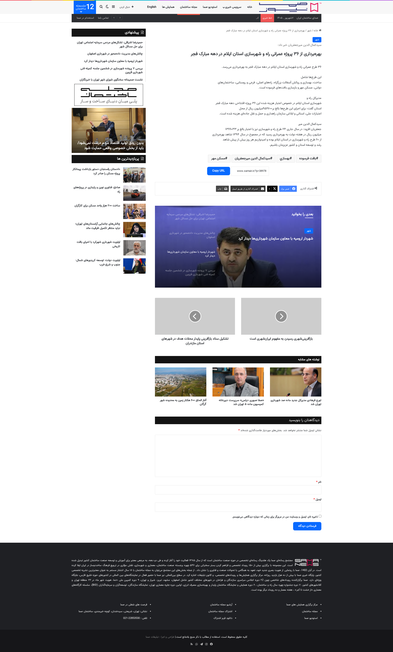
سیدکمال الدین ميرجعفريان (252, 158)
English (151, 7)
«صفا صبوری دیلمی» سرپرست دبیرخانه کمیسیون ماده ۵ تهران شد (241, 402)
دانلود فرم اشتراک (222, 618)
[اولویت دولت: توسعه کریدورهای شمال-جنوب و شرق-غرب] (134, 266)
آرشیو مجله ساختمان (221, 605)
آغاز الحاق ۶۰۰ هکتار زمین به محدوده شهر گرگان (183, 402)
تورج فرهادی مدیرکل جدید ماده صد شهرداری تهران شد (296, 402)
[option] (238, 247)
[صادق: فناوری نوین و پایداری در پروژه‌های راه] (134, 193)
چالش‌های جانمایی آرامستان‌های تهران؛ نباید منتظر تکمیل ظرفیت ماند (97, 226)
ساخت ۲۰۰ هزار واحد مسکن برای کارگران (97, 205)
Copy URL (218, 171)
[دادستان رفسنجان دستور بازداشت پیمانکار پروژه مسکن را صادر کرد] (134, 175)
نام (318, 482)
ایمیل (317, 499)
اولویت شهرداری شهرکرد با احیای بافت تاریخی (98, 244)
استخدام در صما (85, 18)
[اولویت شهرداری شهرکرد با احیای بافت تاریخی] (134, 247)
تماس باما (103, 18)
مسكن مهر (218, 158)
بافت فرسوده (307, 158)
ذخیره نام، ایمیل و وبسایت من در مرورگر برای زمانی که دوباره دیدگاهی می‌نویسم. (275, 517)
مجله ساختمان (188, 7)
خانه (249, 7)
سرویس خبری (233, 7)
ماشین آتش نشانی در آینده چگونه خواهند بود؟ (110, 148)
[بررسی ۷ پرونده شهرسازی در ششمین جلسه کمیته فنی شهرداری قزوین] (238, 247)
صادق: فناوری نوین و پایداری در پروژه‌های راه (96, 189)
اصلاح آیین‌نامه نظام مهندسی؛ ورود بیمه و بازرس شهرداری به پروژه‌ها (222, 18)
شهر (309, 31)
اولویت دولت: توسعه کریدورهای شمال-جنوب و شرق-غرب (98, 262)
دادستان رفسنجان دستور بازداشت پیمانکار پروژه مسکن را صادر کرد (96, 171)
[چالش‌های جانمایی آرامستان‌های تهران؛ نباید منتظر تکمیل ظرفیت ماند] (134, 229)
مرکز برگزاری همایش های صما (302, 605)
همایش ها (168, 7)
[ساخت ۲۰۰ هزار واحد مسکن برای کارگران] (134, 211)
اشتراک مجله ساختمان (220, 611)
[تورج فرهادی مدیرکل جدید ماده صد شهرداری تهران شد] (295, 382)
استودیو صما (210, 7)
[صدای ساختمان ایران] (290, 7)
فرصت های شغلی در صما (133, 605)
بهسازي (285, 158)
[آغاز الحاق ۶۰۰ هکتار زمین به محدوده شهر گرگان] (180, 382)
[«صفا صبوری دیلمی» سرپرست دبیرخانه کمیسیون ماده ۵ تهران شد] (238, 382)
